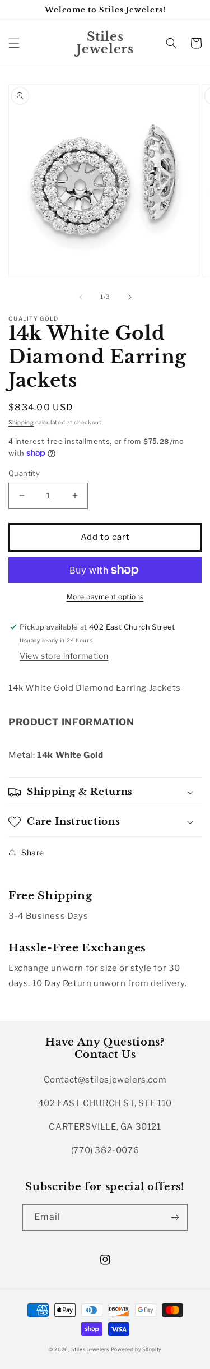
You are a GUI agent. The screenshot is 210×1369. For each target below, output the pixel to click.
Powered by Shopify (136, 1349)
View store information (64, 655)
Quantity (24, 473)
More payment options (105, 597)
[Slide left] (80, 297)
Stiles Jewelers (90, 1349)
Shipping (21, 422)
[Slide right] (130, 297)
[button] (14, 43)
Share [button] (32, 852)
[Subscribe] (174, 1217)
